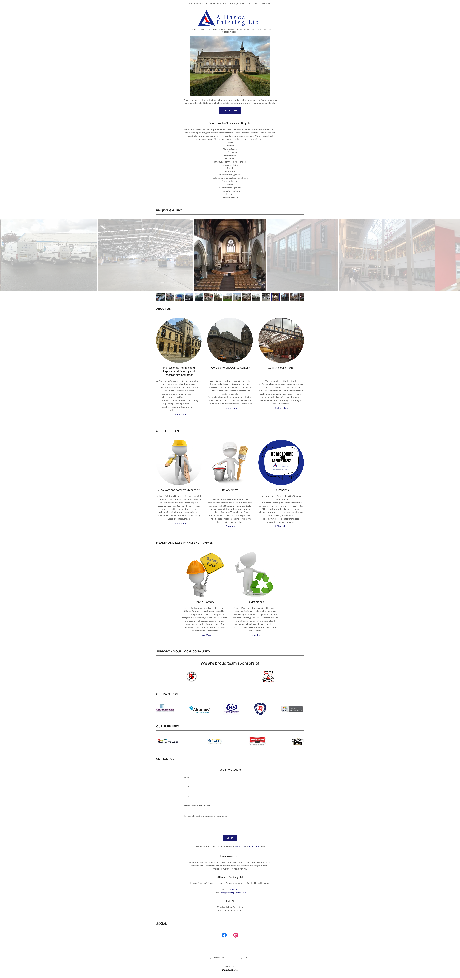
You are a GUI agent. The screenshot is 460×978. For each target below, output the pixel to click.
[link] (230, 18)
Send (230, 838)
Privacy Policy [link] (239, 846)
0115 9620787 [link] (264, 3)
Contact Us (230, 110)
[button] (179, 414)
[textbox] (230, 777)
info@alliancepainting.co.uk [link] (233, 892)
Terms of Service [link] (254, 846)
